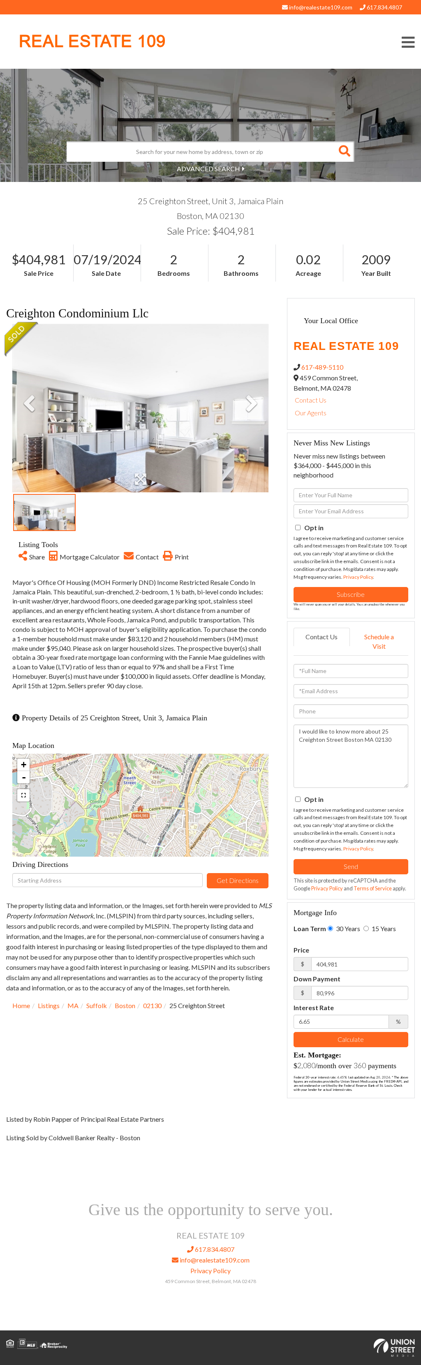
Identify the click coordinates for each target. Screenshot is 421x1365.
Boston (125, 1005)
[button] (344, 151)
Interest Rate (314, 1007)
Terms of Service (373, 888)
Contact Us (310, 400)
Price (301, 950)
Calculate (351, 1039)
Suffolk (96, 1005)
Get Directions (238, 880)
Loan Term (310, 928)
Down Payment (317, 979)
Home (21, 1005)
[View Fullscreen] (23, 795)
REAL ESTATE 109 (92, 41)
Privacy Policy (358, 577)
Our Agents (310, 413)
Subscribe (351, 594)
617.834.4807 (383, 7)
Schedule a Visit (379, 641)
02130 (152, 1005)
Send (351, 866)
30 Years (347, 928)
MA (73, 1005)
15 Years (383, 928)
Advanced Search (208, 168)
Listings (49, 1005)
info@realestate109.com (320, 7)
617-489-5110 (322, 367)
